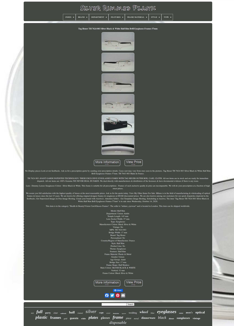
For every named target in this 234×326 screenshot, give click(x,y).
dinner (171, 319)
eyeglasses (166, 311)
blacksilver (116, 313)
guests (74, 318)
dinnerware (148, 318)
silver (91, 311)
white (83, 318)
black (162, 317)
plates (93, 317)
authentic (63, 313)
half (72, 312)
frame (118, 317)
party (48, 313)
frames (55, 318)
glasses (105, 317)
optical (200, 312)
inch (32, 313)
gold (65, 319)
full (39, 311)
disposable (117, 322)
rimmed (80, 313)
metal (136, 318)
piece (128, 318)
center (181, 313)
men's (189, 312)
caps (101, 312)
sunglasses (183, 318)
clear (55, 313)
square (124, 313)
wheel (144, 311)
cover (108, 313)
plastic (41, 317)
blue (152, 313)
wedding (133, 312)
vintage (196, 318)
